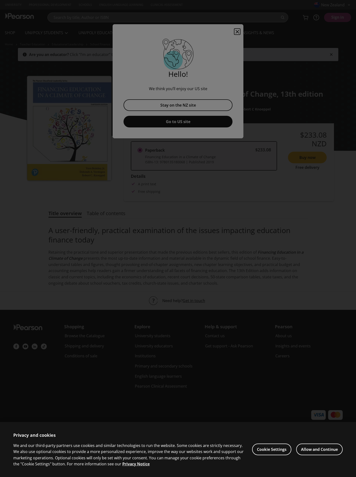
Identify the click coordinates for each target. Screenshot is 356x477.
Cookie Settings (271, 449)
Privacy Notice (136, 464)
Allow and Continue (319, 449)
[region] (178, 449)
